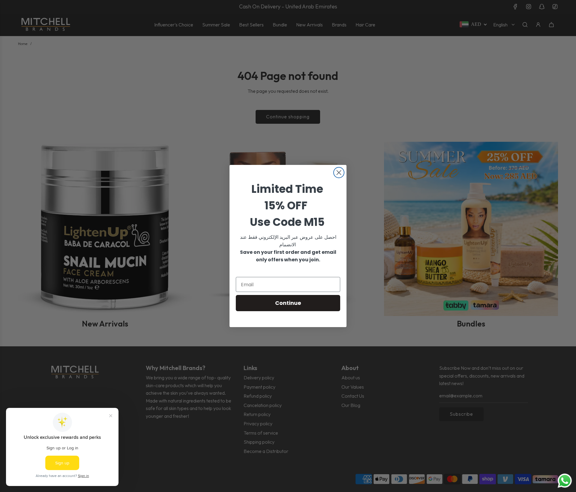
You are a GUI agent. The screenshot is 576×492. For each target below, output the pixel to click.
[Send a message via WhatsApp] (564, 480)
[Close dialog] (339, 172)
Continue (288, 303)
